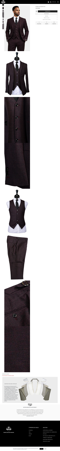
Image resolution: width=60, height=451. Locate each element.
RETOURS (45, 433)
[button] (3, 7)
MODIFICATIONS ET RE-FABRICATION (50, 432)
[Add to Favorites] (36, 11)
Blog (30, 435)
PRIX (30, 432)
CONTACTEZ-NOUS (46, 441)
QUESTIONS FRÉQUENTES (48, 439)
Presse (30, 433)
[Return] (3, 5)
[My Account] (48, 2)
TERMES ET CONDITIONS (47, 437)
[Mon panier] (50, 2)
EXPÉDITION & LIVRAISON (48, 430)
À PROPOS (31, 430)
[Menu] (58, 2)
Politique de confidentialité (49, 435)
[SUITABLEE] (23, 2)
